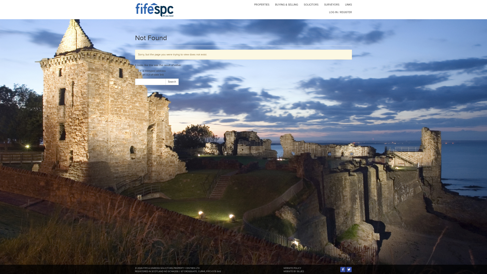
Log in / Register (340, 12)
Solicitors (311, 4)
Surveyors (331, 4)
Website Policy (292, 268)
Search (172, 81)
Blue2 (300, 271)
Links (348, 4)
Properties (261, 4)
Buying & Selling (286, 4)
